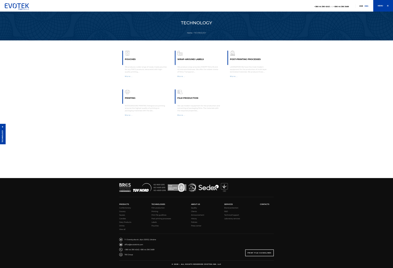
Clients (194, 211)
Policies (194, 222)
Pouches (155, 226)
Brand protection (231, 208)
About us (195, 204)
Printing (154, 211)
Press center (196, 226)
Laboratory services (232, 219)
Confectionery (125, 208)
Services (228, 204)
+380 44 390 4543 (322, 7)
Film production (158, 208)
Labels (154, 222)
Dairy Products (125, 222)
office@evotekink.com (133, 245)
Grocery (122, 211)
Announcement (197, 215)
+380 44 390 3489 (341, 7)
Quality (194, 208)
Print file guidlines (158, 215)
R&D (226, 211)
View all (122, 229)
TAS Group (128, 255)
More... (129, 76)
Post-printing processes (161, 219)
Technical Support (231, 215)
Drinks (122, 226)
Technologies (158, 204)
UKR (361, 6)
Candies (122, 219)
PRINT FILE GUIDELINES (259, 253)
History (194, 219)
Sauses (122, 215)
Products (124, 204)
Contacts (264, 204)
